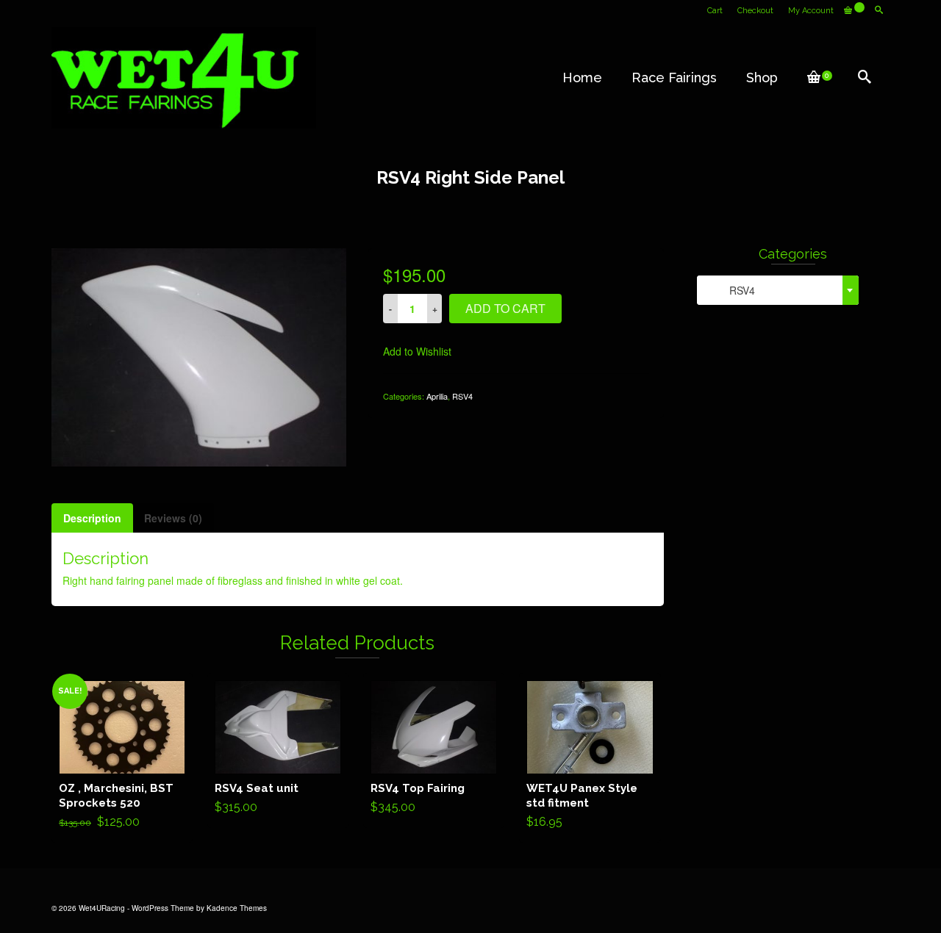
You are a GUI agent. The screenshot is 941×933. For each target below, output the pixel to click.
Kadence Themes (237, 908)
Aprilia (437, 396)
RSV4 (462, 396)
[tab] (92, 518)
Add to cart (505, 308)
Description (92, 518)
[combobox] (778, 290)
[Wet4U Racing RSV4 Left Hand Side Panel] (198, 355)
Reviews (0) (173, 518)
